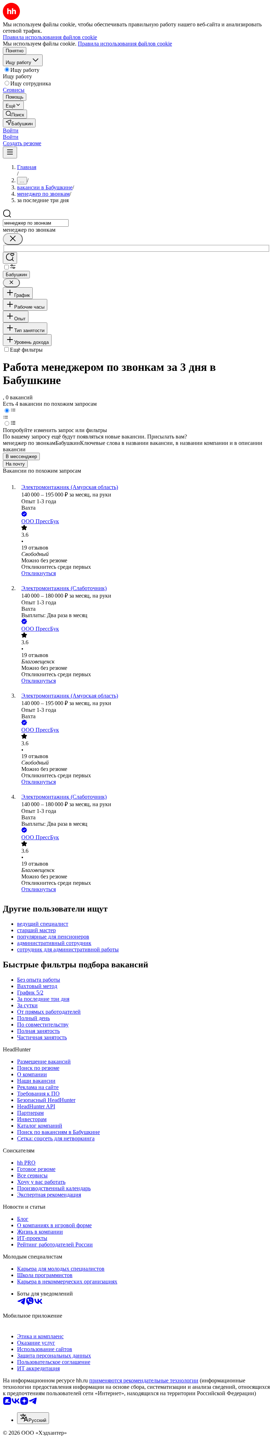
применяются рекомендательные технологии (143, 1380)
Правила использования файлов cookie (125, 44)
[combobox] (36, 223)
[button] (10, 130)
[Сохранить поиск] (10, 258)
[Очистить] (13, 239)
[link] (15, 114)
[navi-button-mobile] (10, 152)
